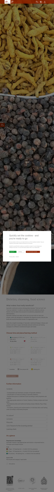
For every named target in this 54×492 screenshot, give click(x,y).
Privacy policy (12, 256)
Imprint (17, 256)
